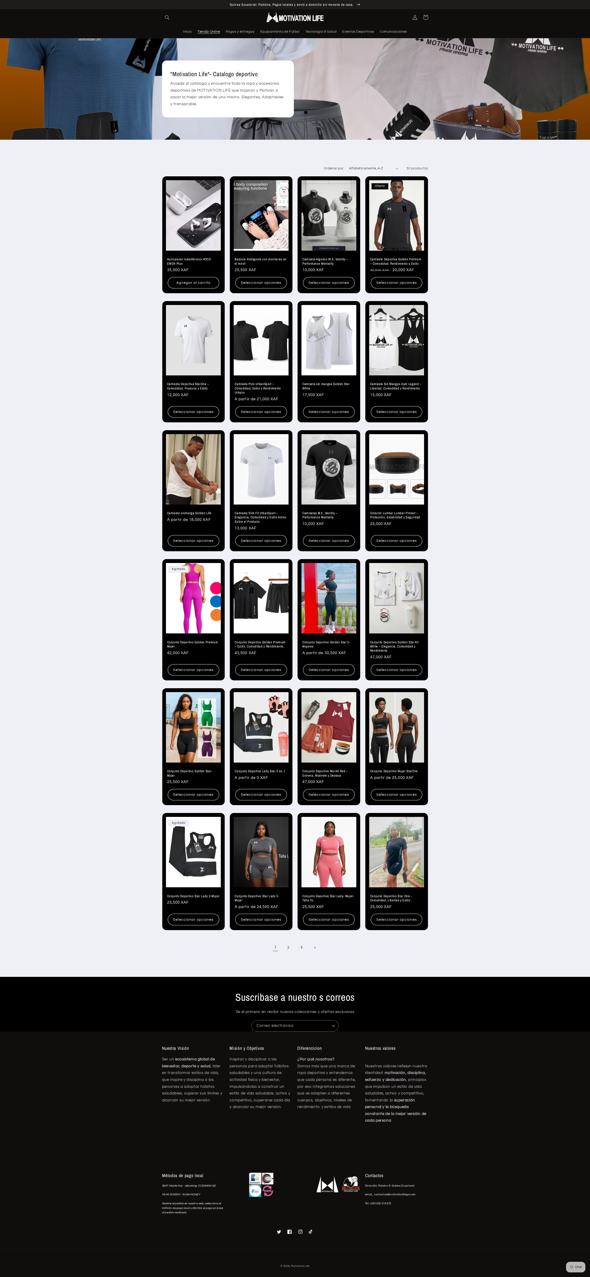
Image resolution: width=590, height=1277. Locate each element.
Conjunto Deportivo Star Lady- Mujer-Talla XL (328, 898)
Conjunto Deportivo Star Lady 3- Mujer (257, 898)
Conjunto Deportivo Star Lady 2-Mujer (193, 896)
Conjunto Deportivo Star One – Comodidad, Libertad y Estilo (391, 898)
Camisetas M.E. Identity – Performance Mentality (320, 515)
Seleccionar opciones (261, 282)
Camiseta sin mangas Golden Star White (326, 386)
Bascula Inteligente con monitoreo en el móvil (261, 261)
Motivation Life (300, 1266)
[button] (167, 17)
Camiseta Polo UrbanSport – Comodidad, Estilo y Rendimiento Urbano (258, 388)
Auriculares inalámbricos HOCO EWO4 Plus (189, 261)
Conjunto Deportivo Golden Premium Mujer (192, 644)
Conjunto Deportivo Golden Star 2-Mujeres (326, 644)
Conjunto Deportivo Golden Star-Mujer (189, 773)
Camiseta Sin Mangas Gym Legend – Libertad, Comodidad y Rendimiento (396, 386)
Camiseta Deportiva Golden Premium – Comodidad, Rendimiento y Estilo (396, 261)
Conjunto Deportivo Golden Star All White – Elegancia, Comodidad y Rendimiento (394, 646)
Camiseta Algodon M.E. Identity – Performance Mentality (325, 261)
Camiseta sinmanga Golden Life (189, 513)
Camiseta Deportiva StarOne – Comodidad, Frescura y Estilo (188, 386)
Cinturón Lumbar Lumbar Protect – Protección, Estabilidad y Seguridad (395, 515)
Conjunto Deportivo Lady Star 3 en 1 (260, 771)
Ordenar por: (334, 168)
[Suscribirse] (333, 1025)
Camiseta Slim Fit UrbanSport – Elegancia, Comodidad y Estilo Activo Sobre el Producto (260, 517)
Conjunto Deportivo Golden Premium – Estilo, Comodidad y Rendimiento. (260, 644)
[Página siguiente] (314, 947)
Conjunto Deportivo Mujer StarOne (394, 771)
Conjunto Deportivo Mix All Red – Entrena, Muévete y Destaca (325, 773)
